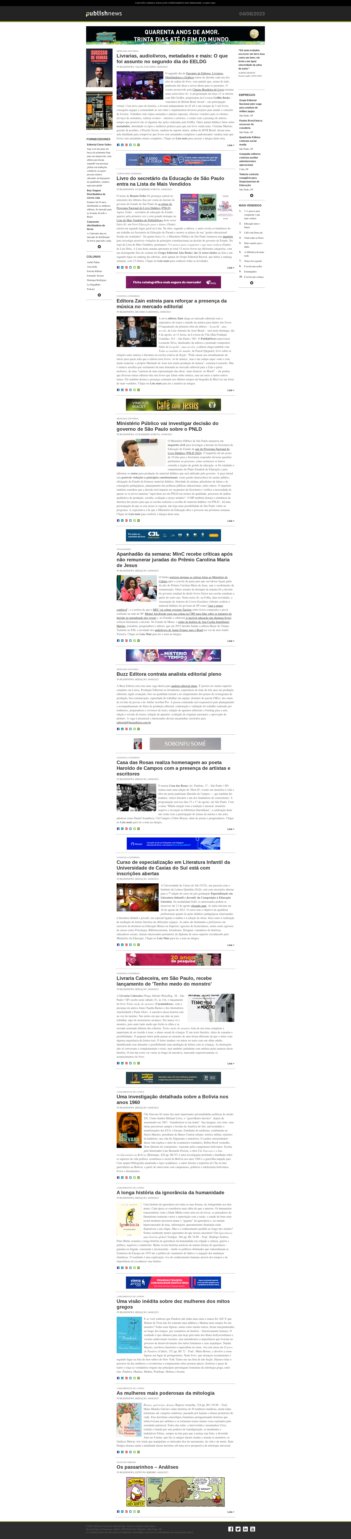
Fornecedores (98, 139)
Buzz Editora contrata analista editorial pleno (169, 674)
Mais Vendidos (250, 205)
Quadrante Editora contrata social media (249, 141)
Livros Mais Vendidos (129, 173)
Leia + (231, 145)
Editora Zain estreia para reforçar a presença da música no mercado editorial (172, 303)
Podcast (90, 289)
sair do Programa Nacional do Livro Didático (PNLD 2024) (199, 451)
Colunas (94, 256)
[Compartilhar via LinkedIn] (122, 145)
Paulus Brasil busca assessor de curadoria (250, 124)
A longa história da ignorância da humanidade (170, 1192)
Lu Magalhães (94, 284)
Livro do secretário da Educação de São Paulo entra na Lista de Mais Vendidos (170, 181)
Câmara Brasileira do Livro (208, 89)
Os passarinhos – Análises (147, 1467)
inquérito (228, 236)
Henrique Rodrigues (96, 280)
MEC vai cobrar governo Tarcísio (172, 610)
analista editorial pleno (184, 686)
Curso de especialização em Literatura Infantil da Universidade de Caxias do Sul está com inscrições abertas (173, 867)
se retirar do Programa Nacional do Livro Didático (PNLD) (144, 206)
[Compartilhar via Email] (138, 145)
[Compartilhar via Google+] (126, 145)
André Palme (93, 262)
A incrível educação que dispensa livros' (208, 618)
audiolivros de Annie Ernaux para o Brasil (179, 630)
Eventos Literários (128, 296)
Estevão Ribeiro (94, 271)
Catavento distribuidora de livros (96, 225)
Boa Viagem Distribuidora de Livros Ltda (96, 194)
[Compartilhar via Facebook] (118, 145)
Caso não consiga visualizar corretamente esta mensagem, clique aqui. (175, 3)
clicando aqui (198, 906)
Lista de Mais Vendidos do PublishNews (140, 220)
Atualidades (124, 549)
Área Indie (92, 266)
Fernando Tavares (95, 275)
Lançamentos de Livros (130, 1092)
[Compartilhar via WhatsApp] (134, 145)
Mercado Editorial (128, 51)
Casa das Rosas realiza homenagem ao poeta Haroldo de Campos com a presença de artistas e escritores (173, 768)
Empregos (247, 95)
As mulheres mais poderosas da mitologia (165, 1393)
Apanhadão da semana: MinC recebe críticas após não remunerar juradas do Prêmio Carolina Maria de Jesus (175, 559)
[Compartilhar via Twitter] (130, 145)
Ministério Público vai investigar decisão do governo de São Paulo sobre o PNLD (168, 426)
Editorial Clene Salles (99, 144)
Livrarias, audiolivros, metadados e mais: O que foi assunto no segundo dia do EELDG (172, 58)
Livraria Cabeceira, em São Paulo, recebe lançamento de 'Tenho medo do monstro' (164, 981)
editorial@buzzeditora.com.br (134, 722)
